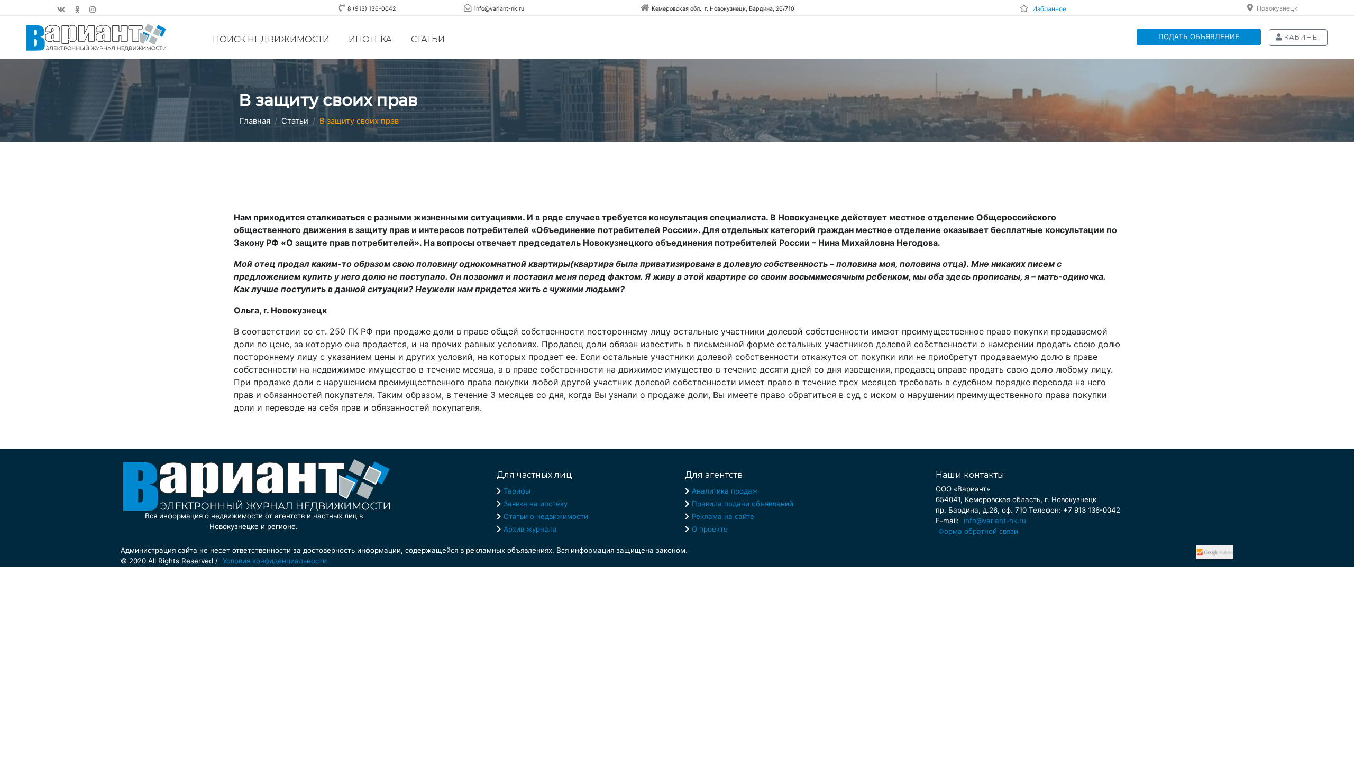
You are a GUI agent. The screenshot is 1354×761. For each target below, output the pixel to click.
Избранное (1049, 9)
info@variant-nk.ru (995, 520)
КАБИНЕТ (1301, 37)
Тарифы (517, 491)
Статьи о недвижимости (546, 516)
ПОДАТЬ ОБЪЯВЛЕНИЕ (1198, 36)
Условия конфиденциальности (275, 560)
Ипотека (370, 39)
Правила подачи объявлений (742, 503)
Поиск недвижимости (271, 39)
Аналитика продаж (725, 491)
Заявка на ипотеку (536, 503)
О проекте (710, 529)
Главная (255, 121)
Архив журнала (530, 529)
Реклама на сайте (723, 516)
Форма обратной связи (978, 531)
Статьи (428, 39)
